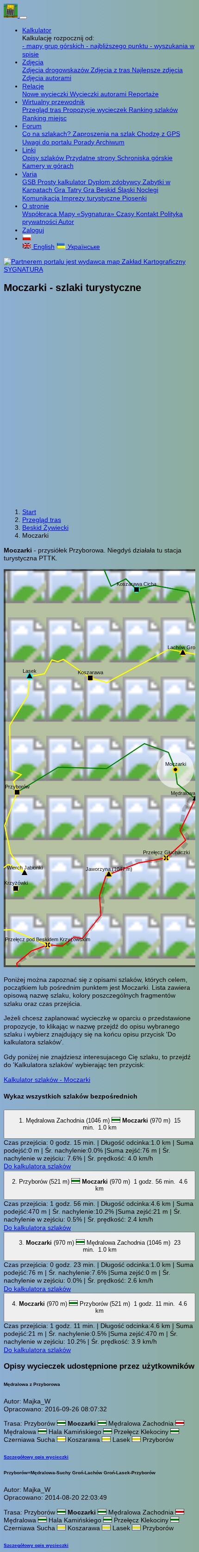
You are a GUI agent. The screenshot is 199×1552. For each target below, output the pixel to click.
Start (29, 511)
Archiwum (110, 142)
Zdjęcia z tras (111, 70)
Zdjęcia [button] (33, 62)
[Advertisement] (99, 401)
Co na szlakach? (47, 133)
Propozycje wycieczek (96, 109)
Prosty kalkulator (62, 182)
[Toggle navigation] (23, 17)
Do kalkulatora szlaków (37, 1166)
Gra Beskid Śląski (110, 189)
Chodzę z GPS (158, 133)
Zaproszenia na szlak (105, 133)
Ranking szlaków (153, 109)
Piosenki (134, 198)
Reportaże (143, 94)
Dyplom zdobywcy (115, 182)
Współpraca (40, 213)
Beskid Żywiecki (45, 527)
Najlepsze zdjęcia (157, 70)
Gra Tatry (68, 189)
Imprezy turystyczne (92, 198)
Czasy (126, 213)
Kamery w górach (48, 165)
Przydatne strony (91, 157)
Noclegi (147, 189)
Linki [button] (29, 150)
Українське (83, 246)
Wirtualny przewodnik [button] (53, 102)
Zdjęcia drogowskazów (56, 70)
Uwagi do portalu (48, 142)
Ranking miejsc (44, 118)
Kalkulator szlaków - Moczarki (47, 1079)
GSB (29, 182)
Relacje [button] (33, 86)
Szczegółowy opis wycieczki (36, 1456)
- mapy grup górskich (54, 46)
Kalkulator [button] (36, 30)
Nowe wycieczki (46, 94)
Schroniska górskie (145, 157)
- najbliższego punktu (118, 46)
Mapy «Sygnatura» (87, 213)
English (43, 246)
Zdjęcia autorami (46, 77)
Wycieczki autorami (99, 94)
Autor (66, 221)
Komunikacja (42, 198)
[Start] (11, 15)
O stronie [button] (35, 206)
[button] (26, 238)
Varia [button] (29, 174)
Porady (85, 142)
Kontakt (148, 213)
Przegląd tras (42, 109)
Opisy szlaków (44, 157)
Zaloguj (33, 230)
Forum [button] (32, 126)
